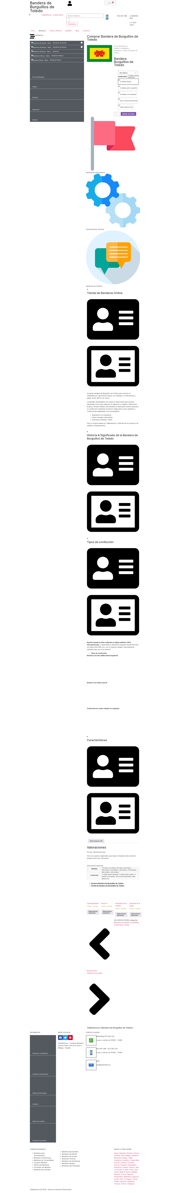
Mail (97, 1061)
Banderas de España (121, 922)
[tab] (113, 145)
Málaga (134, 1172)
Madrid (122, 1172)
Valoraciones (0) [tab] (96, 841)
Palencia (130, 1174)
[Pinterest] (70, 1037)
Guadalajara (132, 1165)
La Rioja (125, 1170)
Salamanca (127, 1177)
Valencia (123, 1181)
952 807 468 (122, 16)
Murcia (128, 1172)
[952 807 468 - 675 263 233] (91, 1052)
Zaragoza (130, 1184)
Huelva (125, 1167)
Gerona (116, 1165)
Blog (77, 31)
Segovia (135, 1177)
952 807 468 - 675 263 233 (107, 1049)
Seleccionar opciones (93, 912)
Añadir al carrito (128, 114)
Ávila (122, 1155)
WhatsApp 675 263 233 (105, 1036)
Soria (122, 1179)
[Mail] (91, 1065)
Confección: (122, 76)
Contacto (86, 31)
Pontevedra (118, 1177)
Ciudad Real (134, 1160)
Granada (123, 1165)
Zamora (124, 1184)
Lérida (116, 1172)
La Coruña (118, 1170)
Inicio (33, 31)
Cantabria (117, 1160)
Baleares (135, 1155)
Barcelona (117, 1158)
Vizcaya (117, 1184)
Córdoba (131, 1162)
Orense (123, 1174)
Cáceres (124, 1162)
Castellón (125, 1160)
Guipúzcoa (118, 1167)
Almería (136, 1153)
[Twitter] (65, 1037)
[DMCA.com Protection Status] (71, 1067)
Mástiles (68, 31)
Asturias (117, 1155)
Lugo (136, 1170)
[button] (57, 43)
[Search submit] (68, 20)
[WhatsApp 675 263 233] (91, 1040)
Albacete (122, 1153)
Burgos (125, 1158)
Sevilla (116, 1179)
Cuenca (117, 1162)
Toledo (125, 50)
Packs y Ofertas (55, 31)
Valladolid (130, 1181)
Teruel (135, 1179)
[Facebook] (60, 1037)
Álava (116, 1153)
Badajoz (128, 1155)
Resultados (72, 24)
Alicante (130, 1153)
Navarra (117, 1174)
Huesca (131, 1167)
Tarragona (128, 1179)
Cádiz (130, 1158)
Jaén (137, 1167)
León (131, 1170)
